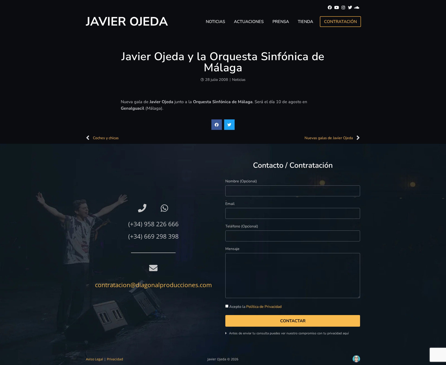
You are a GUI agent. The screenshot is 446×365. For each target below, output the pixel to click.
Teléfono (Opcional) (241, 226)
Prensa (280, 21)
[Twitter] (350, 7)
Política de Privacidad (264, 306)
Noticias (215, 21)
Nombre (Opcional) (241, 181)
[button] (216, 124)
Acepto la (255, 306)
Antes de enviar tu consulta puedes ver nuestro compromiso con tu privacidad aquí (289, 333)
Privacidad (115, 359)
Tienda (305, 21)
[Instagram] (343, 7)
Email (230, 204)
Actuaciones (249, 21)
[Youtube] (336, 7)
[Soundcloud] (356, 7)
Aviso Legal (94, 359)
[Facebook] (330, 7)
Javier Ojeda (127, 21)
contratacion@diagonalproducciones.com (153, 285)
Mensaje (232, 249)
